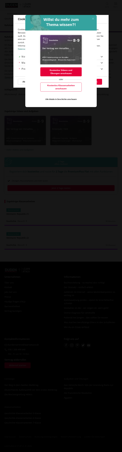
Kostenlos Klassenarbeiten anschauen (61, 87)
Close (93, 18)
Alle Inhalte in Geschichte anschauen (61, 99)
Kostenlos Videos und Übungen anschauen (61, 72)
